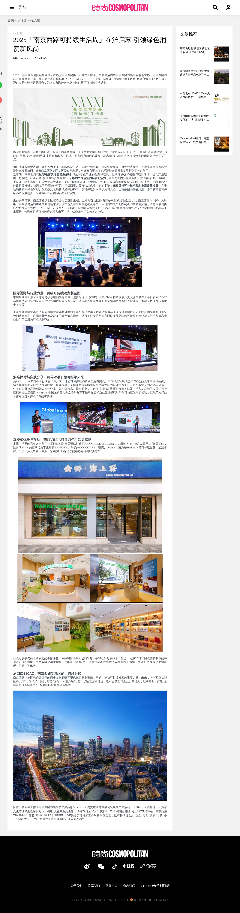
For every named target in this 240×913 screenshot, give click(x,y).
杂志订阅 (129, 885)
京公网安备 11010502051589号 (151, 900)
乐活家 (22, 20)
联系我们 (94, 885)
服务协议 (112, 885)
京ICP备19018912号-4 (115, 900)
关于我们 (76, 885)
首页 (11, 20)
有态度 (35, 20)
